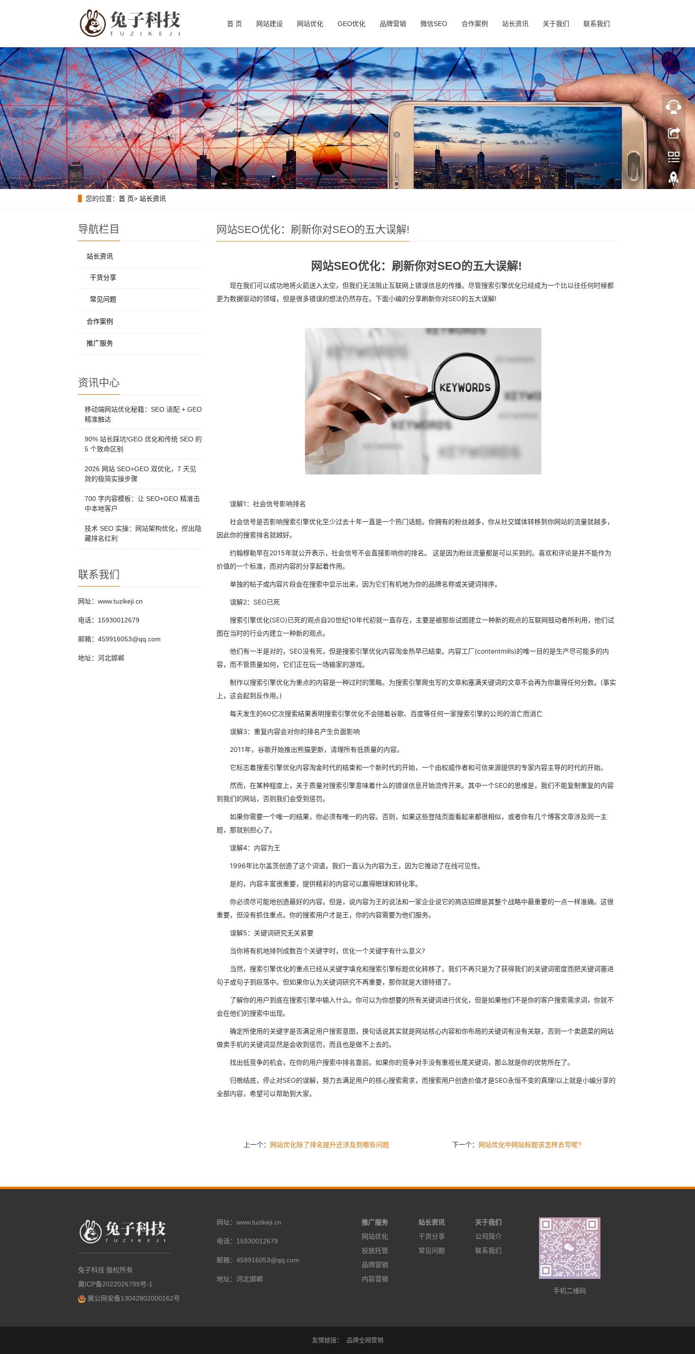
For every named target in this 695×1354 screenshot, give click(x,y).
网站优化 (310, 23)
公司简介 (488, 1236)
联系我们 (596, 23)
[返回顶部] (674, 181)
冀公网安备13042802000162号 (133, 1298)
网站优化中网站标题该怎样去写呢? (530, 1144)
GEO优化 (351, 23)
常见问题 (103, 299)
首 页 (234, 23)
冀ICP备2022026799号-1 (115, 1284)
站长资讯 (515, 23)
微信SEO (433, 23)
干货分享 (103, 277)
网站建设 (269, 23)
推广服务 (100, 343)
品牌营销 (393, 23)
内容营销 (375, 1279)
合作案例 (474, 23)
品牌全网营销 (365, 1340)
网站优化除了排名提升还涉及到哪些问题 (329, 1144)
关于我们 (556, 23)
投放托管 (375, 1250)
